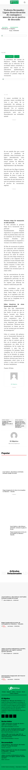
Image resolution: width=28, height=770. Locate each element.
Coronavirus (14, 27)
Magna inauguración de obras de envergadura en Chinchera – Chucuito (14, 490)
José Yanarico (10, 626)
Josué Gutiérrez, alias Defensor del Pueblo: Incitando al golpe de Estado (13, 472)
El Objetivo (12, 28)
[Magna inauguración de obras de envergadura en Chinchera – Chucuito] (14, 482)
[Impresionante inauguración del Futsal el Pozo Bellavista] (14, 665)
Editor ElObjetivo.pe (8, 600)
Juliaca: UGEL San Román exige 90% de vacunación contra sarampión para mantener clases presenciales (13, 735)
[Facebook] (3, 716)
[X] (10, 716)
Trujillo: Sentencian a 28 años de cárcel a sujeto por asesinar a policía (12, 724)
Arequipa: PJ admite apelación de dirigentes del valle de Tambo (7, 423)
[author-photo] (2, 600)
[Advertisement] (14, 135)
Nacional (5, 27)
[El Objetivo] (14, 435)
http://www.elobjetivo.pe (14, 443)
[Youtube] (14, 716)
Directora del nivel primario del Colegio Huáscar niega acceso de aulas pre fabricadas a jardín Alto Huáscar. (20, 424)
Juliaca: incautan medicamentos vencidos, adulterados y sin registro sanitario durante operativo (13, 650)
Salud (2, 759)
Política (3, 747)
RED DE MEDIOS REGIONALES (7, 726)
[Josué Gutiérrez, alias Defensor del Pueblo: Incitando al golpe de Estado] (14, 464)
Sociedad (3, 753)
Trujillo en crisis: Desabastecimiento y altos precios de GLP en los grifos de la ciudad (13, 729)
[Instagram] (6, 716)
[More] (21, 56)
